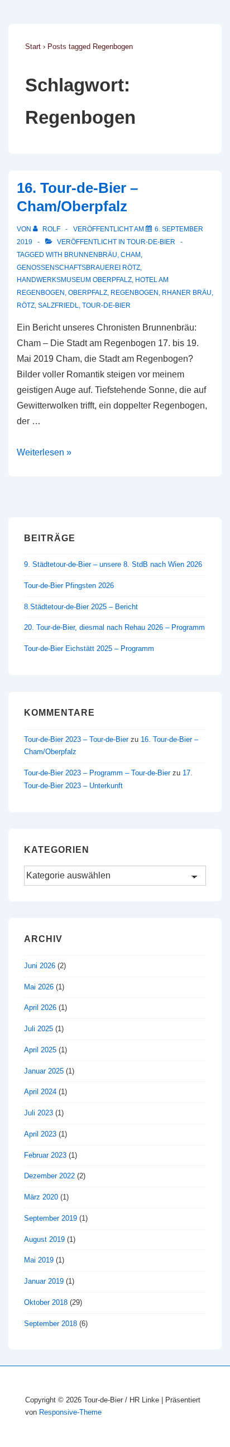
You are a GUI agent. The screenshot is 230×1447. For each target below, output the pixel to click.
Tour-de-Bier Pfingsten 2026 (69, 585)
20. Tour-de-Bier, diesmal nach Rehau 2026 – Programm (114, 627)
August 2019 (44, 1239)
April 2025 (40, 1050)
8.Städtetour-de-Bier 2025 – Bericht (81, 607)
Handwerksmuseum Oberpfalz (74, 280)
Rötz (26, 305)
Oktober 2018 (46, 1302)
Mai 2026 (39, 987)
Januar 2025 (44, 1071)
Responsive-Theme (70, 1412)
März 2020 (41, 1197)
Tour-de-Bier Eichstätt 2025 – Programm (89, 648)
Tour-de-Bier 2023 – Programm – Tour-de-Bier (97, 773)
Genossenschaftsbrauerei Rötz (78, 267)
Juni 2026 (39, 966)
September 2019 (50, 1218)
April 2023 (40, 1134)
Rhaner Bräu (187, 293)
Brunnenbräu (90, 255)
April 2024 (40, 1091)
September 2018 (50, 1323)
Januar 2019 (44, 1281)
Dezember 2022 (49, 1176)
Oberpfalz (87, 293)
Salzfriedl (58, 305)
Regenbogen (135, 293)
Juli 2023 (38, 1113)
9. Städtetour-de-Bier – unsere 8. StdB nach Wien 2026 (113, 564)
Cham (131, 255)
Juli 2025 (38, 1028)
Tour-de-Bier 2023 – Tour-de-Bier (76, 739)
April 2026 (40, 1007)
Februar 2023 (45, 1155)
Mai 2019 (39, 1260)
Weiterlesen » (44, 452)
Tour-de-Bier (151, 242)
